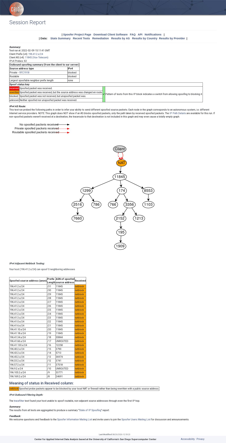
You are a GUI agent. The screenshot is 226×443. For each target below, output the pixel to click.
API (140, 34)
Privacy (200, 439)
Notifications (153, 34)
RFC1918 (24, 72)
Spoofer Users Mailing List (136, 419)
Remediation (100, 38)
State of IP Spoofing (90, 410)
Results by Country (144, 38)
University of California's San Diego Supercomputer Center (124, 439)
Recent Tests (81, 38)
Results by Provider (172, 38)
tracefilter (19, 400)
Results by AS (120, 38)
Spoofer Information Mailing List (74, 419)
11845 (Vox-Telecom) (36, 57)
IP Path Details (178, 113)
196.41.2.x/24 (35, 54)
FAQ (133, 34)
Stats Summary (60, 38)
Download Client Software (110, 34)
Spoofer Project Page (77, 34)
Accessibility (188, 439)
